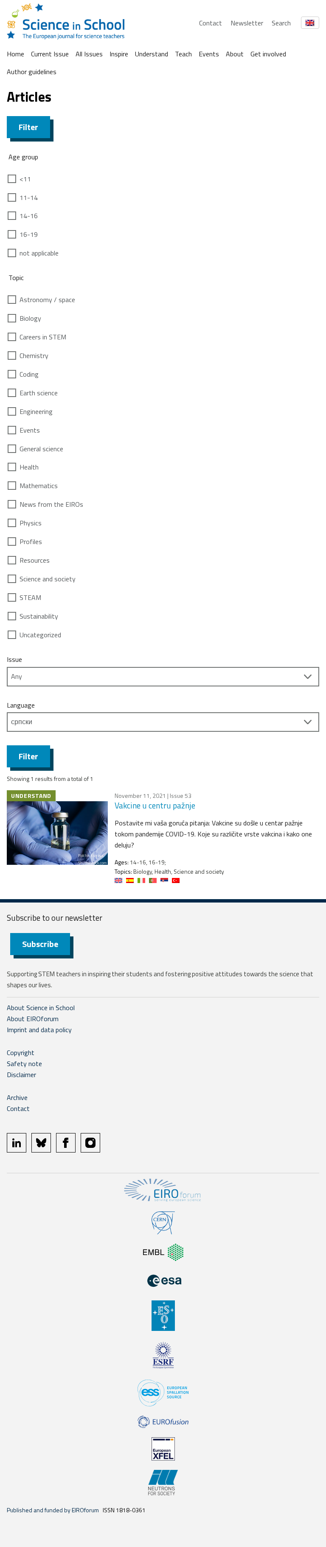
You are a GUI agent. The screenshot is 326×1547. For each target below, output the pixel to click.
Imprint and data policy (39, 1030)
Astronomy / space (47, 299)
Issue (14, 659)
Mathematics (39, 485)
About (235, 54)
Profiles (31, 541)
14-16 (29, 216)
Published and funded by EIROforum (53, 1509)
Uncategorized (40, 635)
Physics (31, 523)
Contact (210, 23)
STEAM (30, 597)
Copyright (20, 1052)
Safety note (24, 1063)
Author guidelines (31, 72)
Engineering (36, 411)
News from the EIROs (51, 504)
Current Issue (50, 54)
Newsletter (246, 23)
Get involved (268, 54)
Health (29, 467)
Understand (151, 54)
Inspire (119, 54)
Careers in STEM (43, 337)
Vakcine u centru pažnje (155, 805)
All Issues (89, 54)
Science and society (48, 579)
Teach (183, 54)
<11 (25, 179)
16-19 (29, 234)
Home (15, 54)
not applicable (39, 253)
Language (21, 705)
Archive (17, 1097)
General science (41, 449)
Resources (35, 560)
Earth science (39, 393)
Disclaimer (21, 1074)
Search (281, 23)
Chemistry (34, 355)
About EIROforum (33, 1019)
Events (209, 54)
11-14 (29, 197)
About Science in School (41, 1008)
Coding (29, 374)
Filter (28, 126)
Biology (30, 318)
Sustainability (39, 616)
